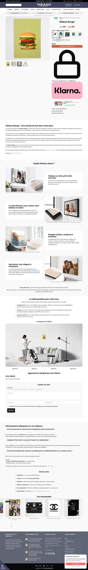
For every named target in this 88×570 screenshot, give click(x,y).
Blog (66, 538)
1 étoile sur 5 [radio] (10, 389)
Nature (32, 9)
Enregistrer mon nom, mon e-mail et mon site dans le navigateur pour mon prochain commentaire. (33, 406)
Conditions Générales (70, 554)
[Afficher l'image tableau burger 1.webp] (8, 64)
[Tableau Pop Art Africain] (34, 508)
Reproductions (40, 9)
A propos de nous (69, 541)
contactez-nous (45, 491)
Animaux (16, 9)
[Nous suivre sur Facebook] (46, 553)
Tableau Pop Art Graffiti (73, 518)
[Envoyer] (20, 5)
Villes (47, 9)
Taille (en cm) (55, 37)
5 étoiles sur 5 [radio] (40, 389)
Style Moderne (24, 9)
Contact (67, 546)
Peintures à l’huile (56, 9)
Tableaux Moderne (16, 153)
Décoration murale (37, 15)
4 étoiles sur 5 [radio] (32, 389)
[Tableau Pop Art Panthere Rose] (54, 508)
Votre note (9, 387)
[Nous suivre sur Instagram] (49, 553)
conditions (49, 466)
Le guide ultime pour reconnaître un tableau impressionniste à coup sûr (35, 546)
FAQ (66, 544)
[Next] (9, 525)
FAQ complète (35, 491)
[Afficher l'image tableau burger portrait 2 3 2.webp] (13, 64)
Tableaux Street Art (51, 150)
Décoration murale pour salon (48, 15)
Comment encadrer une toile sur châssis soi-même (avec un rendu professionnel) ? (36, 553)
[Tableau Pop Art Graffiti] (73, 508)
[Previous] (6, 525)
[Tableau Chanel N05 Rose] (14, 508)
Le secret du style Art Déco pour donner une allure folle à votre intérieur (36, 540)
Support (53, 30)
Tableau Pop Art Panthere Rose (54, 518)
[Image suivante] (47, 38)
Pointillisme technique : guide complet (35, 559)
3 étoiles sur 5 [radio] (25, 389)
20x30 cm (15, 368)
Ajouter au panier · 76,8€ (67, 46)
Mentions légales (69, 551)
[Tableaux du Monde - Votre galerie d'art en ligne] (44, 4)
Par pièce (77, 9)
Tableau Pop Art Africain (34, 518)
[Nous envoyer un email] (51, 553)
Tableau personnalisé (68, 9)
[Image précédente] (7, 38)
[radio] (54, 34)
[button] (77, 5)
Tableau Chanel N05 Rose (14, 518)
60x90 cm (53, 368)
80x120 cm (73, 368)
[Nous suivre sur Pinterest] (54, 553)
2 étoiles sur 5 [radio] (17, 389)
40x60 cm (34, 368)
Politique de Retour (70, 549)
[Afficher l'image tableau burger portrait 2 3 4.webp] (25, 64)
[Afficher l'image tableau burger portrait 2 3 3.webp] (19, 64)
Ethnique (9, 9)
